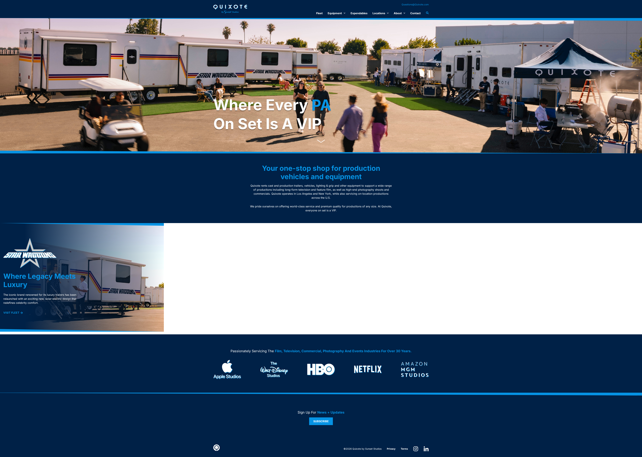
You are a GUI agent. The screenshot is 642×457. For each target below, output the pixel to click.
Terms (404, 448)
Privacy (391, 448)
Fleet (319, 13)
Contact (415, 13)
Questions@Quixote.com (415, 4)
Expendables (359, 13)
